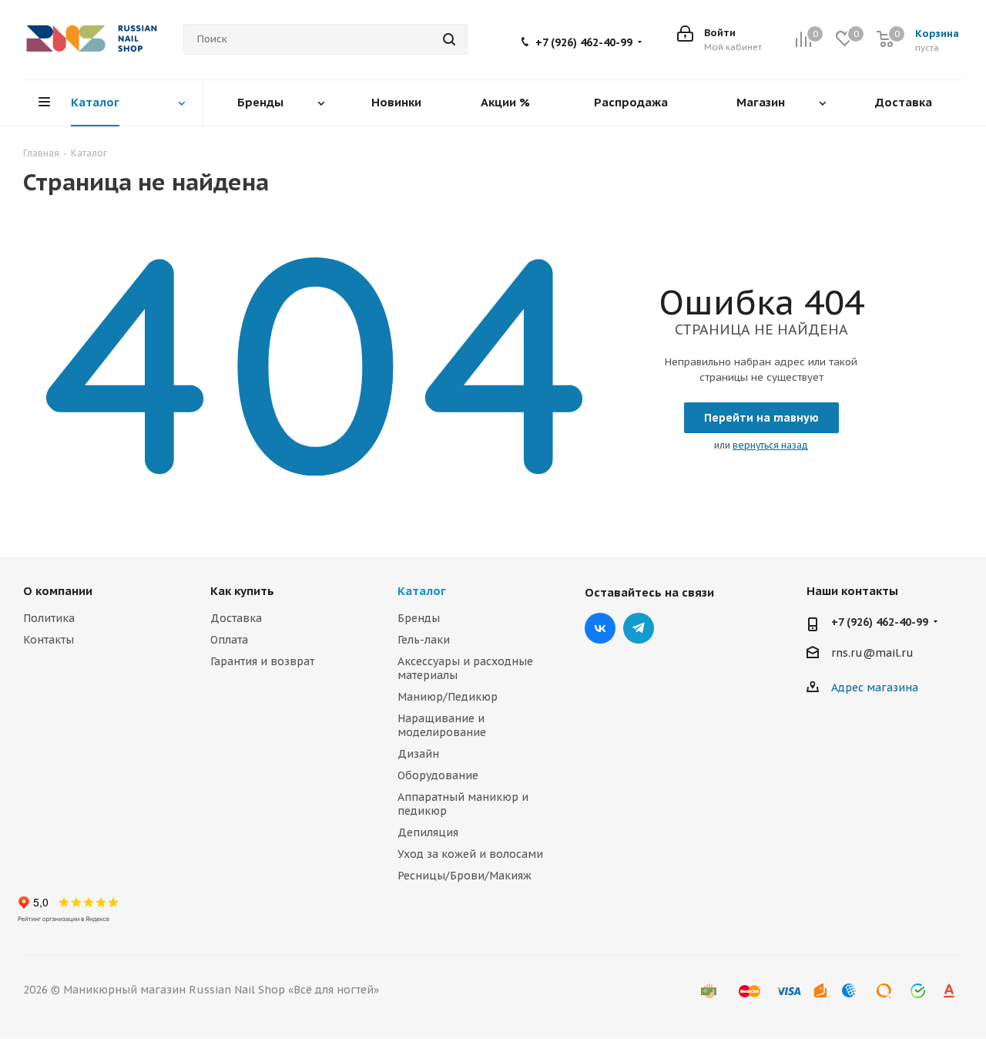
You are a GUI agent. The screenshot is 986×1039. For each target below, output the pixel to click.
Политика (49, 618)
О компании (57, 590)
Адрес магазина (874, 687)
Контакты (48, 640)
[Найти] (449, 39)
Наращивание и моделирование (441, 725)
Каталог (421, 590)
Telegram (638, 628)
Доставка (236, 618)
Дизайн (418, 754)
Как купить (242, 590)
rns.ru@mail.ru (872, 654)
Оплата (229, 640)
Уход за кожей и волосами (470, 854)
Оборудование (437, 775)
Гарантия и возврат (262, 661)
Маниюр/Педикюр (447, 697)
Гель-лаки (423, 640)
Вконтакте (600, 628)
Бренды (418, 618)
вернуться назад (770, 445)
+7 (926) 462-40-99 (583, 42)
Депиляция (427, 832)
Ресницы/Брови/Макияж (464, 876)
